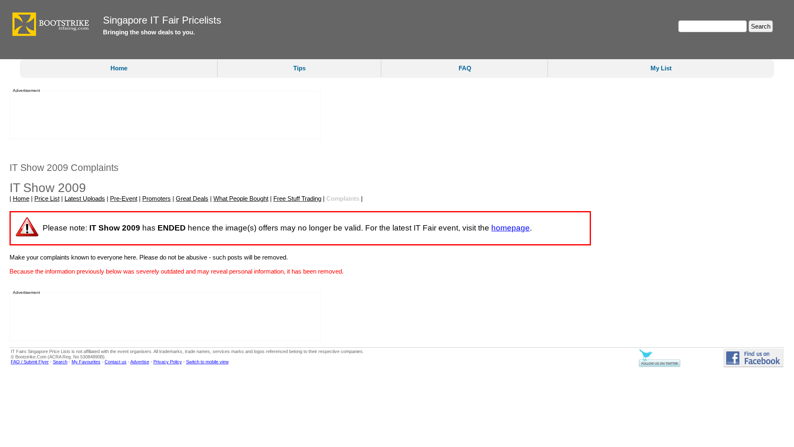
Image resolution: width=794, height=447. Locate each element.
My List (661, 68)
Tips (299, 68)
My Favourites (86, 361)
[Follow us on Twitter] (659, 365)
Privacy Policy (167, 361)
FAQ (465, 68)
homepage (510, 227)
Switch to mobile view (207, 361)
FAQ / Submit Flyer (30, 361)
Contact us (116, 361)
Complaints (342, 198)
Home (118, 68)
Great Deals (192, 198)
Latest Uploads (85, 198)
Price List (47, 198)
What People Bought (240, 198)
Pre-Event (123, 198)
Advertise (139, 361)
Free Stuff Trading (297, 198)
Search (60, 361)
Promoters (156, 198)
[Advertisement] (162, 115)
